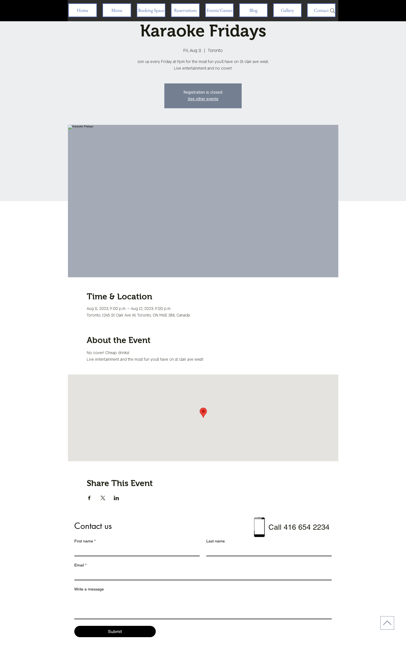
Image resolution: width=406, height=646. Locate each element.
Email (80, 565)
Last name (215, 541)
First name (85, 541)
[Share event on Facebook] (89, 498)
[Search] (332, 11)
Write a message (89, 589)
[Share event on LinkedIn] (116, 498)
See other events (203, 99)
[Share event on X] (103, 498)
